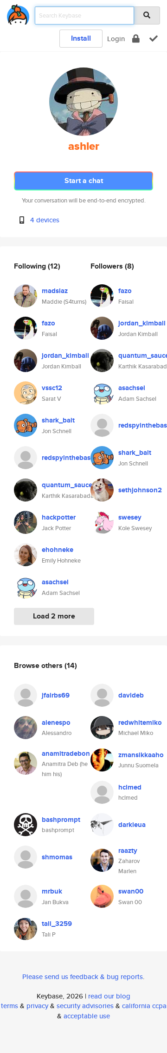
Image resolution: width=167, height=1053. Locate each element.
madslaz (55, 291)
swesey (129, 517)
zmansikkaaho (141, 755)
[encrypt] (136, 38)
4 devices (44, 220)
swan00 (130, 891)
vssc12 (52, 388)
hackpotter (59, 517)
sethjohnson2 (140, 490)
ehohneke (57, 550)
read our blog (109, 996)
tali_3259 (57, 923)
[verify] (153, 38)
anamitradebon (66, 753)
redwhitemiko (140, 722)
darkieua (132, 825)
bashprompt (61, 819)
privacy (37, 1005)
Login (116, 38)
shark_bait (58, 420)
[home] (18, 12)
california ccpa (144, 1005)
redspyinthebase (68, 458)
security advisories (85, 1005)
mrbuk (52, 891)
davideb (131, 695)
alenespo (56, 722)
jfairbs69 (56, 695)
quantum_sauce (67, 485)
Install (81, 38)
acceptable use (87, 1016)
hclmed (129, 787)
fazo (48, 323)
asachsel (55, 582)
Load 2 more (54, 616)
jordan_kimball (65, 355)
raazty (127, 850)
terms (9, 1005)
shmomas (57, 857)
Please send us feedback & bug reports (82, 976)
